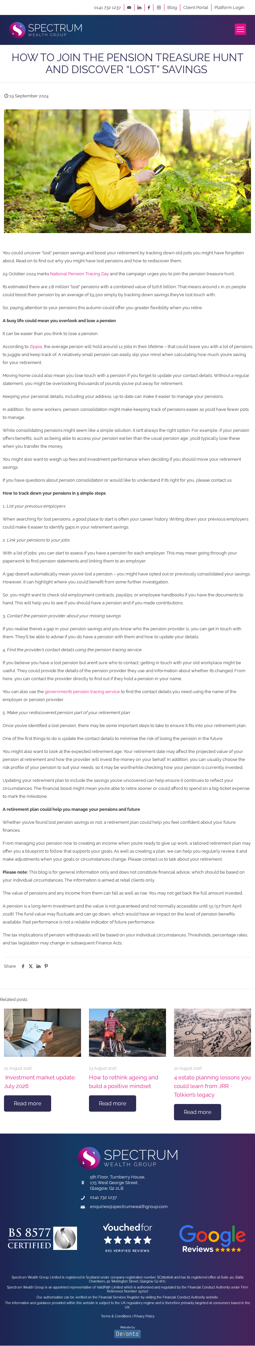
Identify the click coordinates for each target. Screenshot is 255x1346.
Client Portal (195, 7)
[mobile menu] (240, 29)
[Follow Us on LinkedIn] (139, 7)
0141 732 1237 (107, 7)
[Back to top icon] (217, 1331)
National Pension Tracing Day (79, 273)
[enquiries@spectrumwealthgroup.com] (129, 7)
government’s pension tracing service (82, 691)
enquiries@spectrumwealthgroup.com (129, 1206)
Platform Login (229, 7)
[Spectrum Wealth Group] (45, 30)
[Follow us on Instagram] (158, 7)
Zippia (36, 346)
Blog (172, 7)
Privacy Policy (144, 1316)
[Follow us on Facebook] (149, 7)
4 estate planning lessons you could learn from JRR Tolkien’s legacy (212, 1086)
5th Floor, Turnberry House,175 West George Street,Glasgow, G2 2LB (117, 1182)
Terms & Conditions (116, 1316)
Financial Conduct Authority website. (190, 1297)
